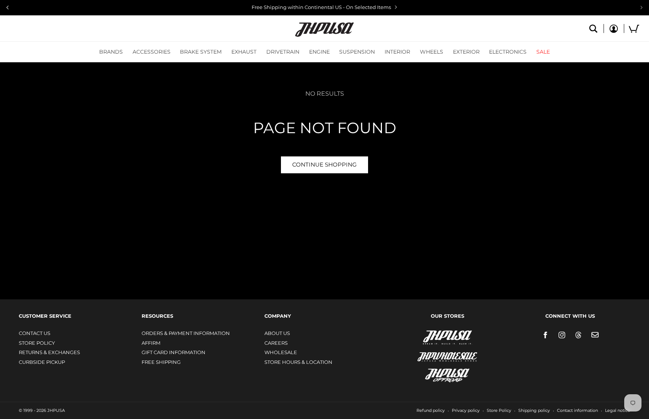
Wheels (431, 51)
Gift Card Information (173, 352)
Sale (543, 51)
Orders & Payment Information (186, 333)
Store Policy (37, 343)
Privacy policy (466, 410)
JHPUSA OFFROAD (437, 374)
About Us (277, 333)
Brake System (201, 51)
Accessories (152, 51)
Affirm (151, 343)
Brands (111, 51)
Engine (319, 51)
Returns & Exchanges (49, 352)
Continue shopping (324, 164)
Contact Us (34, 333)
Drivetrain (282, 51)
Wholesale (280, 352)
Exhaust (244, 51)
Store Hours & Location (298, 362)
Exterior (466, 51)
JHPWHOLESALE (431, 352)
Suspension (357, 51)
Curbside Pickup (42, 362)
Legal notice (617, 410)
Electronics (508, 51)
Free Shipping (161, 362)
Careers (276, 343)
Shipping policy (534, 410)
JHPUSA (427, 337)
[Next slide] (641, 7)
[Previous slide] (7, 7)
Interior (397, 51)
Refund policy (431, 410)
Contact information (577, 410)
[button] (111, 52)
